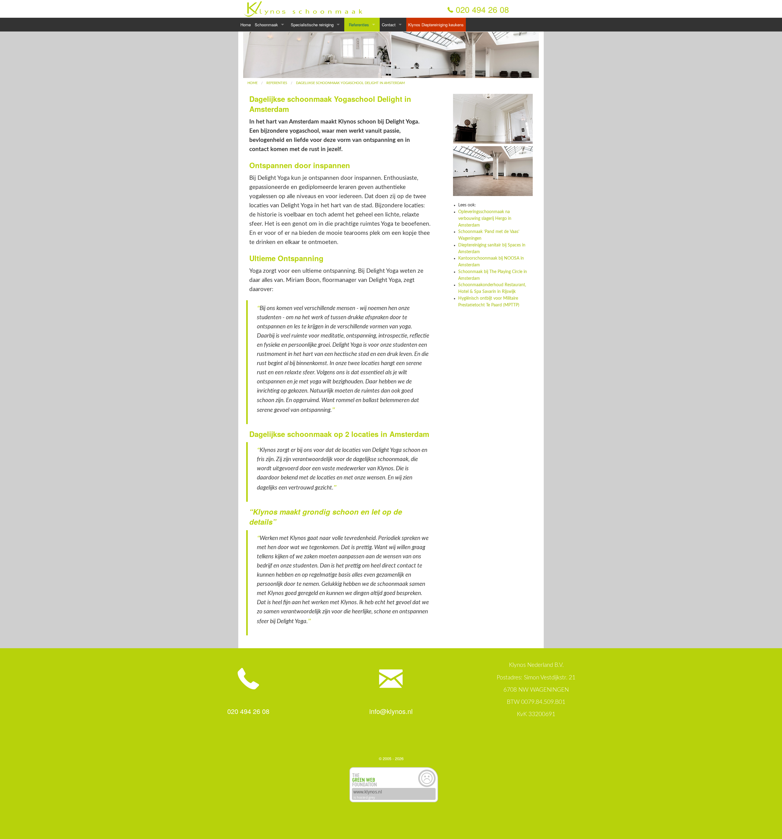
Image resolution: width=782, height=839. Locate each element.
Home (245, 25)
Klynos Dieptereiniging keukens (436, 25)
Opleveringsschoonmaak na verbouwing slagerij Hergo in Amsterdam (484, 218)
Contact (389, 25)
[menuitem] (252, 83)
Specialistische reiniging (312, 25)
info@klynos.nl (391, 711)
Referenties (359, 25)
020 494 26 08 (482, 9)
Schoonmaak (266, 25)
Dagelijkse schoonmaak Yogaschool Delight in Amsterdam (350, 83)
